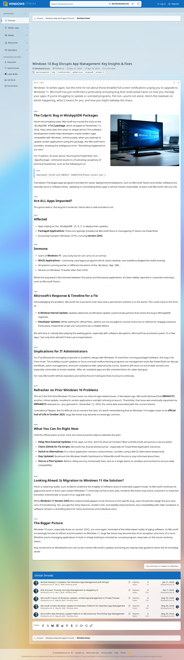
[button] (27, 28)
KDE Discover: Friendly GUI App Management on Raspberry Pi (69, 590)
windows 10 (100, 72)
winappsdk (89, 72)
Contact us (79, 653)
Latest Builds (12, 74)
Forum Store (12, 86)
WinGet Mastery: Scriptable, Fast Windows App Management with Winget (75, 582)
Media (11, 35)
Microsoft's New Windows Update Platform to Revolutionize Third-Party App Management (82, 613)
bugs (53, 72)
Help (116, 653)
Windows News (71, 584)
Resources (13, 42)
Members (12, 50)
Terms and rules (92, 653)
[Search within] (132, 4)
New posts (11, 62)
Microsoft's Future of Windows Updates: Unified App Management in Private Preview (80, 598)
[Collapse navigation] (25, 13)
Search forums (13, 68)
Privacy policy (106, 653)
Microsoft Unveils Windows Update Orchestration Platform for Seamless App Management (83, 606)
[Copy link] (178, 82)
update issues (77, 72)
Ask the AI (11, 80)
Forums (11, 20)
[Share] (174, 82)
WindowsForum (42, 68)
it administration (64, 72)
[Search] (138, 4)
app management (42, 72)
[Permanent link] (99, 115)
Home (123, 653)
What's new (13, 27)
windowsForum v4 (62, 653)
